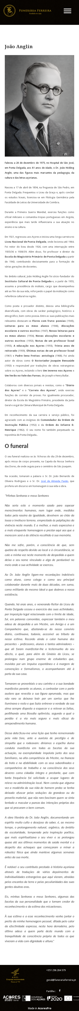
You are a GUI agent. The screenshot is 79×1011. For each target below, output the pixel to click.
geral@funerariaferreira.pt (61, 979)
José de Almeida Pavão (54, 481)
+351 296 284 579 (56, 970)
